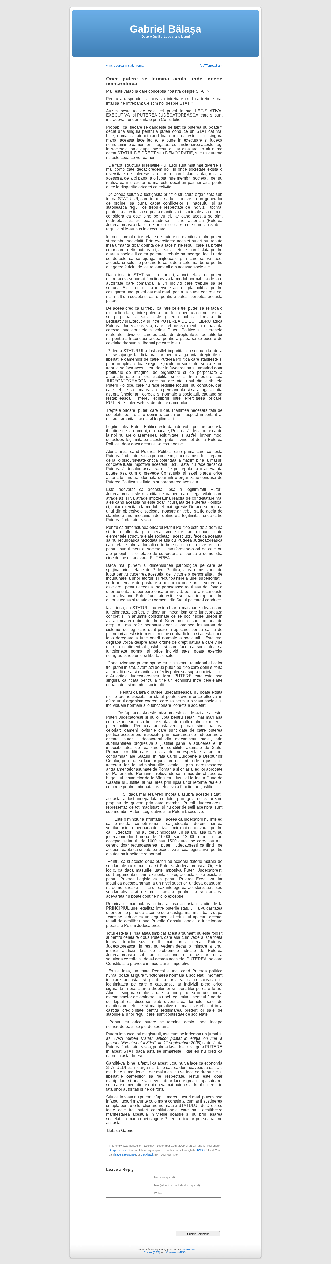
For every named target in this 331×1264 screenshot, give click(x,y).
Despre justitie (118, 1150)
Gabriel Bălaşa (165, 29)
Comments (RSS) (176, 1252)
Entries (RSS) (152, 1252)
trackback (147, 1154)
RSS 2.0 (202, 1150)
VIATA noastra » (211, 65)
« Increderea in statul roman (125, 65)
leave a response (125, 1154)
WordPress (188, 1249)
